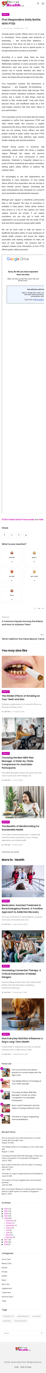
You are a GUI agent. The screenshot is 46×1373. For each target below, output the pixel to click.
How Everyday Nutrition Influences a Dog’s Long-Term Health (22, 1040)
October (9, 1223)
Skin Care (5, 1284)
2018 (6, 1244)
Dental (4, 1267)
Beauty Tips (6, 1263)
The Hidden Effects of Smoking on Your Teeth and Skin (21, 697)
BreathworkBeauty (21, 1321)
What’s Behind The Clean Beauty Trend (23, 638)
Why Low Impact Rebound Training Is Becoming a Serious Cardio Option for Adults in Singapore (22, 1190)
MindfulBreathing (23, 1316)
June (8, 1233)
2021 (6, 1240)
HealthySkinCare (8, 1316)
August (8, 1228)
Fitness (4, 1272)
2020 (6, 1242)
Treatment (6, 1292)
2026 (6, 1209)
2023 (6, 1216)
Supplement (7, 1288)
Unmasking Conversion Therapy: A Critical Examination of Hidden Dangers (21, 974)
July (7, 1230)
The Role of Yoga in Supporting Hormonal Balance (25, 1118)
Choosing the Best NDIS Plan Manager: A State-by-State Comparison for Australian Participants (18, 762)
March (8, 1235)
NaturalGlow (36, 1316)
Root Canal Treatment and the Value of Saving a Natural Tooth (26, 1106)
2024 (6, 1213)
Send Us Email (26, 1367)
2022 (6, 1218)
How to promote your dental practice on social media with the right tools (26, 1072)
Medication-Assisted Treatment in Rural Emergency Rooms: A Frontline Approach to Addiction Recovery (22, 909)
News (4, 1280)
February (9, 1237)
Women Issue (7, 1297)
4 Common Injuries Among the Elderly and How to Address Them (22, 623)
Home (16, 1367)
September (10, 1225)
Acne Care (6, 1259)
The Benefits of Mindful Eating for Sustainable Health (20, 828)
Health (5, 14)
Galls (41, 519)
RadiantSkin (7, 1321)
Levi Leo (7, 711)
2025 (6, 1211)
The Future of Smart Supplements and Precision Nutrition (21, 1181)
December (10, 1221)
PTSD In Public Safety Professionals (18, 519)
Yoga (4, 1301)
